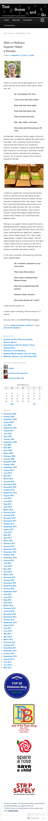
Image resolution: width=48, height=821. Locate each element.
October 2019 (9, 464)
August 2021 (9, 430)
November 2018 (10, 487)
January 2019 (9, 481)
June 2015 (8, 597)
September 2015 (10, 591)
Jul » (34, 404)
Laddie (31, 55)
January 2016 (9, 580)
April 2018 (8, 506)
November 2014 (10, 617)
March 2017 (8, 540)
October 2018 (9, 490)
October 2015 (9, 588)
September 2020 (10, 442)
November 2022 (10, 413)
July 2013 (7, 662)
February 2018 (9, 512)
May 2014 (7, 633)
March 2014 (8, 639)
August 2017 (9, 529)
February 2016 (9, 577)
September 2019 (10, 467)
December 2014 (10, 614)
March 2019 (8, 478)
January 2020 (9, 459)
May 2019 (7, 475)
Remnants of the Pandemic (15, 350)
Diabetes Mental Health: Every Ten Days (20, 353)
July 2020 (7, 444)
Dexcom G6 (8, 327)
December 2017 (10, 518)
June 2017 (8, 532)
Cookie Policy (13, 810)
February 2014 (9, 642)
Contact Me (27, 20)
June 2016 (8, 566)
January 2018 (9, 515)
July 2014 (7, 628)
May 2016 (7, 569)
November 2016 (10, 552)
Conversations (9, 25)
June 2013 (8, 664)
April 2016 (8, 571)
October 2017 (9, 523)
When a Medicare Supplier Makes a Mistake (14, 47)
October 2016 (9, 554)
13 (12, 396)
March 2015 (8, 605)
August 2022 (9, 422)
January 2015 (9, 611)
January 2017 (9, 546)
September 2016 (10, 557)
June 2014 (8, 631)
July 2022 (7, 425)
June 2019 (8, 473)
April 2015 (8, 602)
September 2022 (10, 419)
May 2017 (7, 535)
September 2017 (10, 526)
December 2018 (10, 484)
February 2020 (9, 456)
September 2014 (10, 622)
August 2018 (9, 495)
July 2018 (7, 498)
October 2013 (9, 653)
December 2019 (10, 461)
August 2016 (9, 560)
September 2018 (10, 492)
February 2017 (9, 543)
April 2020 (8, 450)
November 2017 (10, 521)
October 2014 (9, 619)
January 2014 (9, 645)
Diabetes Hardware (18, 325)
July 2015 (7, 594)
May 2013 (7, 667)
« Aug (11, 404)
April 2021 (8, 436)
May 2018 (7, 504)
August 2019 (9, 470)
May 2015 (7, 600)
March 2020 (8, 453)
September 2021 (10, 427)
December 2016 (10, 549)
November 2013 (10, 650)
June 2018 (8, 501)
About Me (16, 20)
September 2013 (10, 656)
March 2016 (8, 574)
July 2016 (7, 563)
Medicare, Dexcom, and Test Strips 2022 (20, 356)
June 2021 (8, 433)
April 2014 (8, 636)
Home (6, 20)
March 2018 (8, 509)
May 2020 (7, 447)
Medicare (29, 325)
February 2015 (9, 608)
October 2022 (9, 416)
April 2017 (8, 537)
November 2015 (10, 585)
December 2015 (10, 583)
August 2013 (9, 659)
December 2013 (10, 647)
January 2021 (9, 439)
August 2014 (9, 625)
